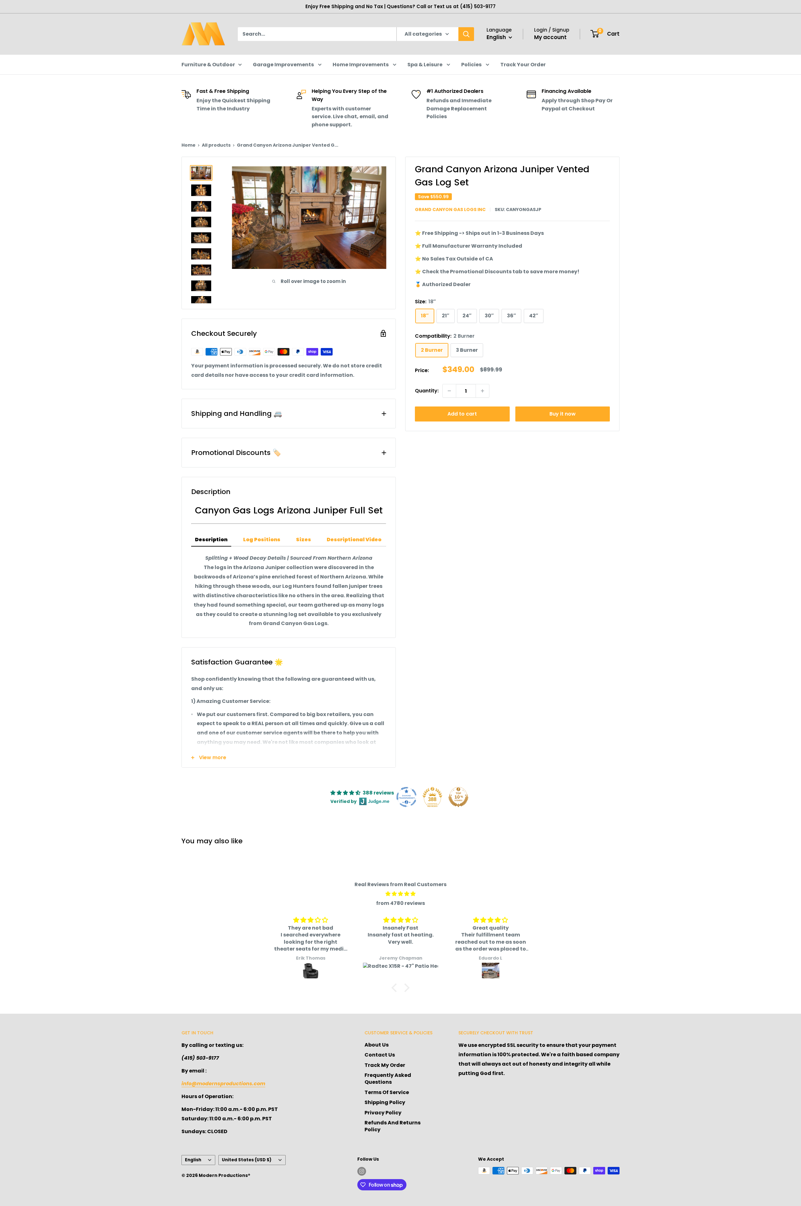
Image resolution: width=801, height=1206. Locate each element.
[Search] (466, 34)
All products (216, 145)
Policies (471, 64)
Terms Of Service (387, 1092)
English (193, 1160)
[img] (400, 894)
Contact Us (380, 1054)
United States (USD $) (247, 1160)
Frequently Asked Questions (388, 1079)
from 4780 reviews (400, 903)
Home (188, 145)
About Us (377, 1044)
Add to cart (462, 413)
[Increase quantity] (482, 390)
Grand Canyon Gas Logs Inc (450, 209)
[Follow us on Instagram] (361, 1171)
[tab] (211, 540)
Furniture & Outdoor (208, 64)
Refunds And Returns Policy (393, 1126)
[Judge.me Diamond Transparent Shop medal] (406, 797)
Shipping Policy (385, 1102)
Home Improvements (361, 64)
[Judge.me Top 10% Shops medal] (458, 797)
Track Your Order (523, 64)
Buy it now (562, 413)
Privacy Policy (383, 1112)
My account (550, 37)
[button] (395, 987)
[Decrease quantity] (449, 390)
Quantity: (427, 390)
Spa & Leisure (425, 64)
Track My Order (385, 1065)
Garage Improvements (284, 64)
